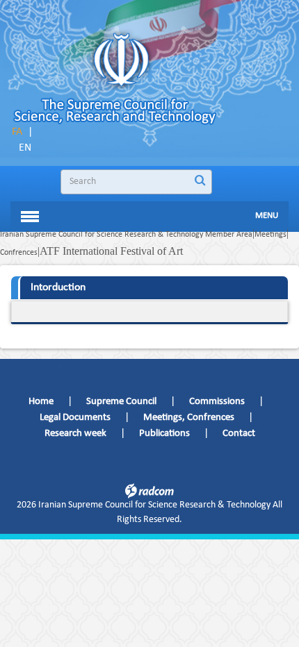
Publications (164, 433)
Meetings (270, 234)
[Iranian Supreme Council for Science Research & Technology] (124, 84)
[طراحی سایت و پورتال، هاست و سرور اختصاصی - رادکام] (149, 490)
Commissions (217, 401)
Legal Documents (75, 417)
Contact (239, 433)
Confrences (19, 253)
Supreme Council (121, 401)
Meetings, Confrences (188, 417)
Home (41, 401)
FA (17, 131)
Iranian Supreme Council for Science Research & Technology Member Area (126, 234)
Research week (75, 433)
